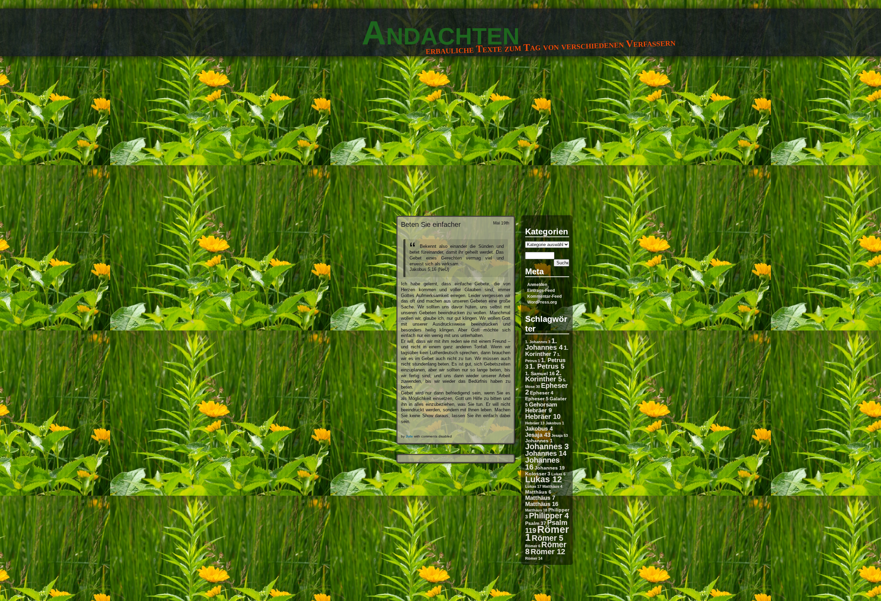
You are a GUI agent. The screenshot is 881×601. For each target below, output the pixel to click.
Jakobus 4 (539, 428)
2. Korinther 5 (543, 376)
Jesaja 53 (559, 435)
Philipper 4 (549, 515)
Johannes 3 (547, 446)
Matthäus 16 (541, 503)
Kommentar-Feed (544, 296)
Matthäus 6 (538, 492)
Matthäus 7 (540, 497)
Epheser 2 (546, 389)
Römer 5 (547, 538)
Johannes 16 (542, 463)
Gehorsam (543, 404)
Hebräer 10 (543, 416)
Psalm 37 (535, 523)
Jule (409, 436)
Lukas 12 (543, 479)
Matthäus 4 (552, 486)
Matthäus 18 (536, 510)
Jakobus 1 (554, 423)
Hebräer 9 (538, 410)
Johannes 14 (545, 453)
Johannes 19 (549, 468)
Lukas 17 (533, 486)
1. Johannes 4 (544, 344)
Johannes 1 (539, 440)
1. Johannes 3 (537, 342)
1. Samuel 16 (540, 373)
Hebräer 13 (534, 423)
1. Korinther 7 (547, 350)
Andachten (441, 33)
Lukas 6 (558, 474)
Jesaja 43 (537, 434)
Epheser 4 (541, 393)
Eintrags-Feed (541, 290)
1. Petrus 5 (546, 366)
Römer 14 (533, 558)
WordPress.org (542, 302)
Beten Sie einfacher (431, 224)
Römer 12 (548, 551)
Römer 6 (532, 546)
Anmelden (537, 284)
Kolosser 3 (537, 473)
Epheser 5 (537, 398)
